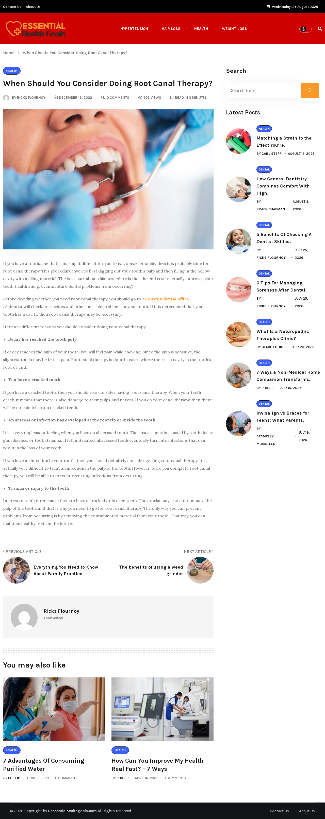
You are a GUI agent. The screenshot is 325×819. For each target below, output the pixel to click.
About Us (33, 7)
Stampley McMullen (265, 440)
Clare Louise (273, 347)
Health (201, 28)
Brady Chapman (270, 209)
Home (10, 52)
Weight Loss (234, 28)
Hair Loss (171, 28)
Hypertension (134, 28)
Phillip (14, 778)
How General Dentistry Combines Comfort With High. (283, 186)
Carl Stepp (272, 153)
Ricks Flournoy (271, 257)
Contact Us (12, 7)
